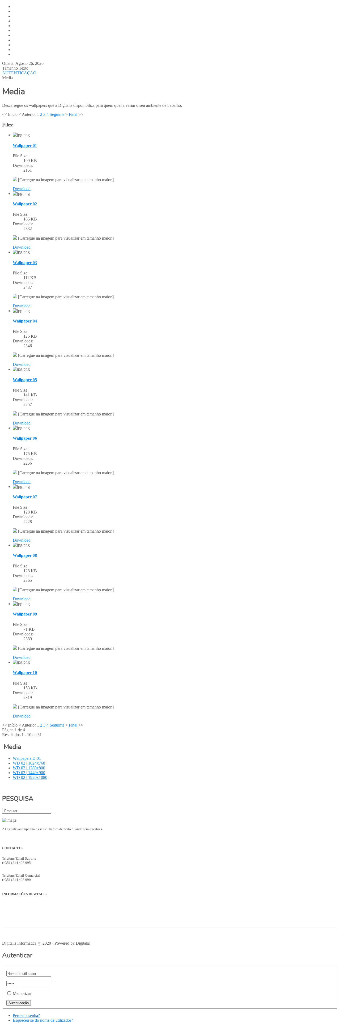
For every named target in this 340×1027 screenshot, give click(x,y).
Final (73, 114)
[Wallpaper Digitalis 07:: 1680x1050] (15, 531)
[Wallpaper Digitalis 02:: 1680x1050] (15, 238)
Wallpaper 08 (25, 555)
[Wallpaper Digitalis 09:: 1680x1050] (15, 648)
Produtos (8, 908)
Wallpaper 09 (25, 614)
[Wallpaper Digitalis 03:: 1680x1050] (15, 297)
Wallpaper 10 (25, 672)
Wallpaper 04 (25, 321)
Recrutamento (12, 921)
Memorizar (22, 993)
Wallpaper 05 (25, 379)
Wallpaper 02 (25, 204)
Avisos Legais (12, 934)
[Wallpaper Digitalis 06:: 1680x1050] (15, 472)
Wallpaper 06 (25, 438)
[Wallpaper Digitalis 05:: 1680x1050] (15, 414)
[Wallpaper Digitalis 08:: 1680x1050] (15, 590)
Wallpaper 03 (25, 262)
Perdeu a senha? (26, 1015)
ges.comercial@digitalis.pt (21, 884)
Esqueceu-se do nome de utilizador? (43, 1020)
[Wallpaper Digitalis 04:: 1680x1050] (15, 355)
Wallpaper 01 (25, 145)
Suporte (7, 917)
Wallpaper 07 (25, 497)
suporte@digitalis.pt (17, 867)
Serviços (8, 913)
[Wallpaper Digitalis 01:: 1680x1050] (15, 179)
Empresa (8, 904)
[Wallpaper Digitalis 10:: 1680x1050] (15, 707)
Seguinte (57, 114)
